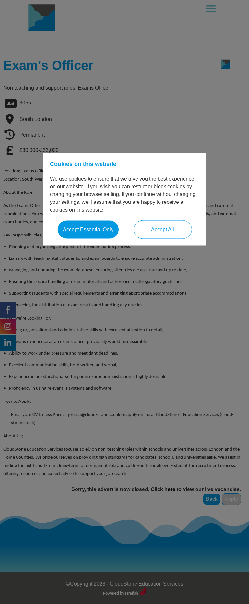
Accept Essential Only (88, 229)
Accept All (162, 229)
